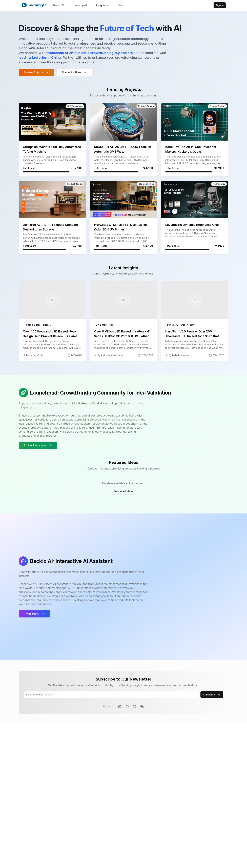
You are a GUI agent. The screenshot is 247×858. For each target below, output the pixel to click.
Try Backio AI (31, 613)
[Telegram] (127, 706)
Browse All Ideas (123, 491)
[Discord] (119, 706)
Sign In (220, 5)
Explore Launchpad (35, 445)
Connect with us (71, 72)
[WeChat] (142, 706)
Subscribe (209, 694)
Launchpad (80, 5)
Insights (101, 5)
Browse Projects (33, 72)
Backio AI (58, 5)
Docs (121, 5)
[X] (134, 706)
